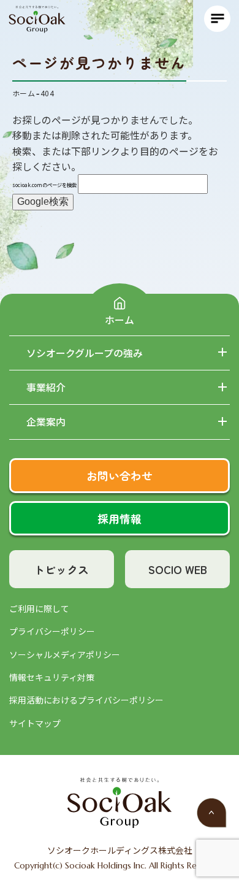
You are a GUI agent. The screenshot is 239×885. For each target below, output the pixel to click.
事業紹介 (46, 387)
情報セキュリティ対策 (51, 677)
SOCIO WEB (177, 569)
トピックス (61, 569)
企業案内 (46, 422)
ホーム (119, 319)
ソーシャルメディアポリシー (64, 654)
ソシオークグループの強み (84, 353)
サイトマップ (35, 723)
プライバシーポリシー (52, 631)
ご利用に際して (39, 608)
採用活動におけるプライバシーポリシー (86, 700)
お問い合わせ (119, 475)
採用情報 (119, 518)
